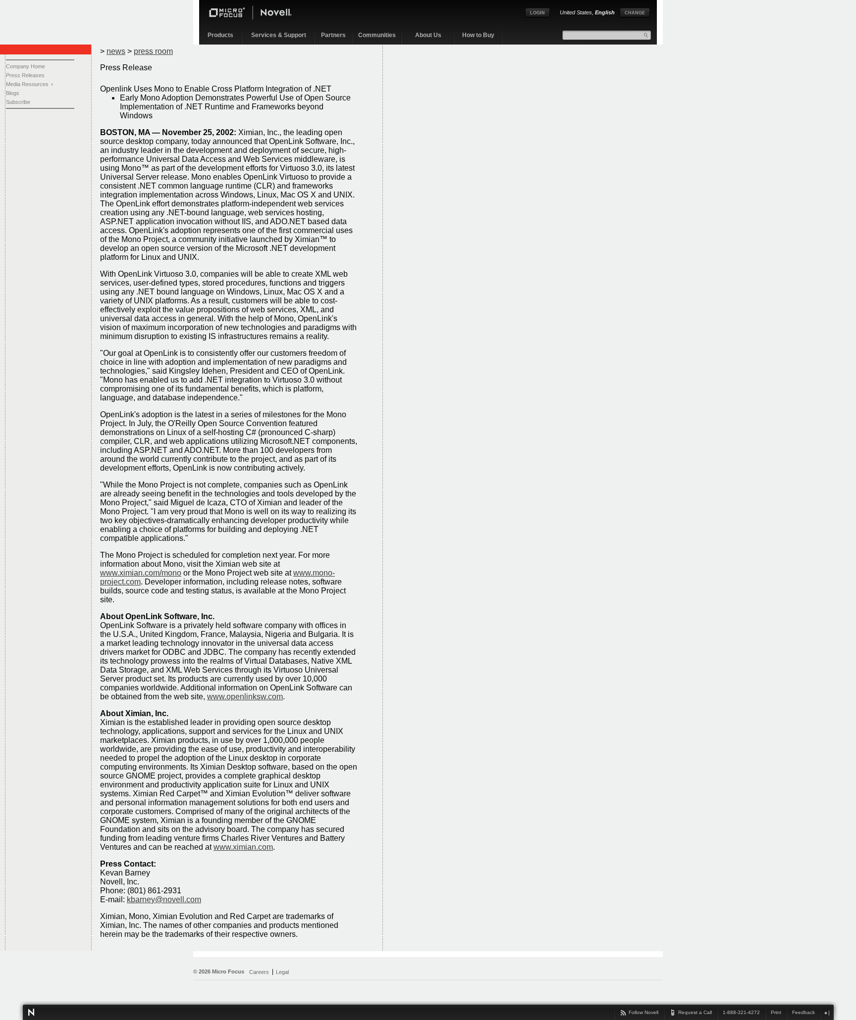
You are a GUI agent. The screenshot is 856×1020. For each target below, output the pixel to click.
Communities (377, 35)
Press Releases (25, 75)
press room (153, 51)
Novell (31, 1012)
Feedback (803, 1012)
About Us (428, 35)
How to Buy (478, 35)
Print (776, 1012)
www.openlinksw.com (245, 696)
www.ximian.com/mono (140, 573)
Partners (333, 35)
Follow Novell (643, 1012)
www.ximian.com (243, 847)
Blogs (12, 93)
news (116, 51)
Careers (259, 972)
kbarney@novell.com (164, 899)
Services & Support (278, 35)
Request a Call (695, 1012)
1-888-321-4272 (741, 1012)
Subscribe (18, 102)
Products (220, 35)
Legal (282, 972)
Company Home (25, 66)
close (826, 1013)
